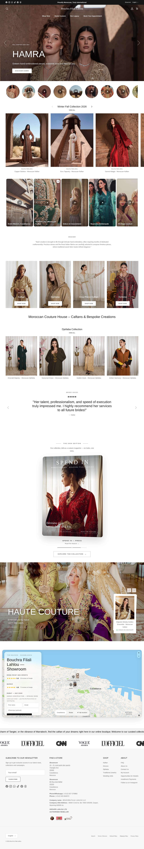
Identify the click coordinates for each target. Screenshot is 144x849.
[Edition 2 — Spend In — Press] (79, 548)
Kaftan (105, 763)
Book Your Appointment (93, 16)
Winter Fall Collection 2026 (72, 106)
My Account (125, 772)
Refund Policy (113, 836)
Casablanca (61, 712)
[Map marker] (73, 677)
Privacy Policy (134, 836)
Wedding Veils (108, 776)
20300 (52, 770)
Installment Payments (128, 779)
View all (72, 110)
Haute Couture (60, 16)
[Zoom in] (138, 652)
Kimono (105, 766)
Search (93, 836)
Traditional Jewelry (109, 772)
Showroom (128, 2)
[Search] (7, 8)
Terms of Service (102, 836)
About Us (124, 766)
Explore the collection (72, 554)
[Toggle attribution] (139, 715)
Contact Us (125, 769)
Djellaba (106, 769)
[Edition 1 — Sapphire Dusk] (64, 548)
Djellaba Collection (72, 329)
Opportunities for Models (129, 776)
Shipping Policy (124, 836)
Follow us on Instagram (129, 782)
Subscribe (13, 779)
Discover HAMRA (22, 71)
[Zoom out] (138, 656)
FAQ (122, 763)
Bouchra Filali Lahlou (15, 841)
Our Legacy (74, 16)
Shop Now (46, 16)
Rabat (71, 712)
